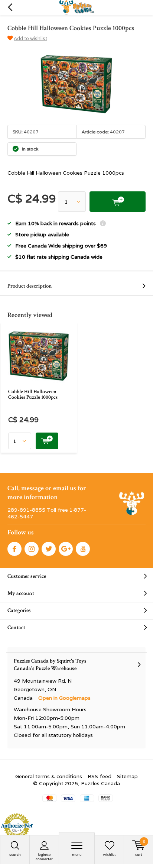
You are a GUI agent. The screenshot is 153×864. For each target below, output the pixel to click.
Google (66, 549)
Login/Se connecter (44, 856)
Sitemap (127, 776)
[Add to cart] (117, 201)
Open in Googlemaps (64, 698)
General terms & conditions (48, 776)
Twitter (49, 549)
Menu (77, 854)
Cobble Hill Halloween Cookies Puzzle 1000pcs (33, 394)
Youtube (83, 549)
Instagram (32, 549)
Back (9, 7)
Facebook (14, 549)
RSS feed (99, 776)
